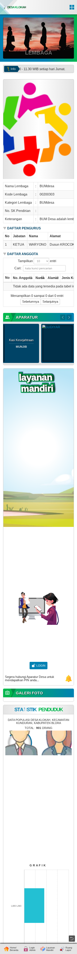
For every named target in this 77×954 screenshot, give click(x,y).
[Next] (69, 317)
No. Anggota (22, 278)
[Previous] (63, 317)
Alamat (53, 278)
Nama (40, 278)
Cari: (17, 268)
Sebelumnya (30, 301)
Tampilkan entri (37, 261)
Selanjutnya (50, 301)
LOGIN (40, 665)
